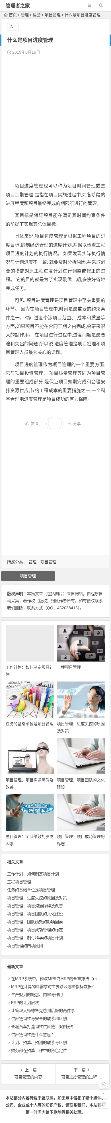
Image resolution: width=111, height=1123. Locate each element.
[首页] (103, 1083)
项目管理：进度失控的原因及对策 (37, 898)
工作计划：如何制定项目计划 (33, 874)
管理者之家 (18, 6)
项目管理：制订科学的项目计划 (35, 938)
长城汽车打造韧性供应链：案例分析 (43, 1026)
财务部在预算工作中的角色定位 (39, 1050)
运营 (37, 15)
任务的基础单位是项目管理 (30, 723)
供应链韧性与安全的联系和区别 (39, 1018)
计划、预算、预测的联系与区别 (39, 1042)
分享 (77, 423)
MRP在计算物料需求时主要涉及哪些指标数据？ (53, 986)
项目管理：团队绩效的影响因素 (35, 922)
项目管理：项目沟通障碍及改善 (35, 906)
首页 (13, 15)
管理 (25, 15)
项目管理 (53, 15)
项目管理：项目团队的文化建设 (35, 914)
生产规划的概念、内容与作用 (37, 994)
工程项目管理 (69, 667)
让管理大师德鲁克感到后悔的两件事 (43, 1010)
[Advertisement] (55, 119)
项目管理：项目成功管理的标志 (35, 930)
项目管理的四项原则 (25, 945)
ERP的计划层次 (25, 1002)
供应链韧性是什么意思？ (33, 1034)
